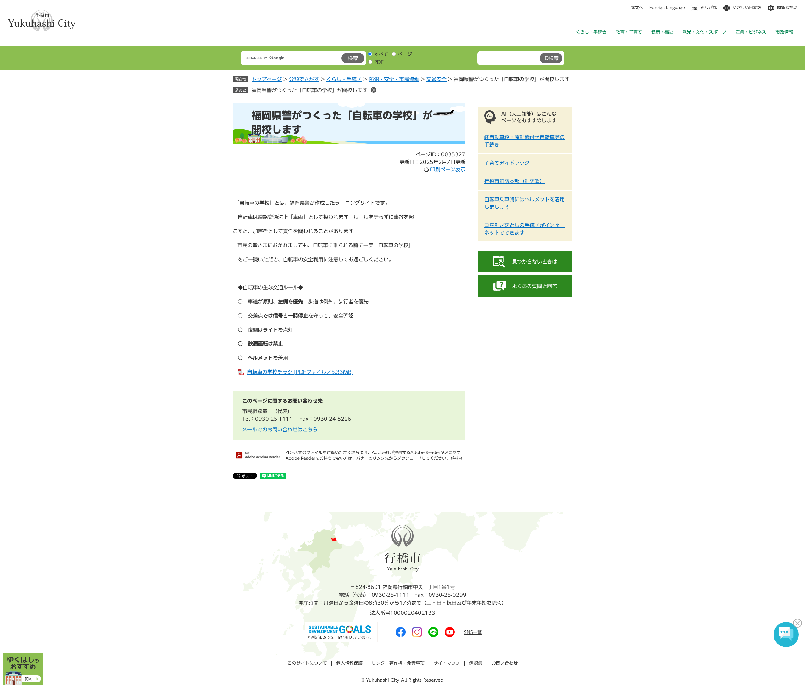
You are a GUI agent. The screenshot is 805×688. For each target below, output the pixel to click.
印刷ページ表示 (447, 169)
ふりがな (709, 8)
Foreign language (667, 8)
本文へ (637, 8)
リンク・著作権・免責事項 (398, 663)
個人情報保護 (349, 663)
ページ (405, 54)
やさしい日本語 (747, 8)
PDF (379, 62)
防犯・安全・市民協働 (394, 79)
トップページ (267, 79)
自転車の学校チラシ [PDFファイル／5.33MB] (300, 372)
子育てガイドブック (507, 162)
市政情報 (784, 32)
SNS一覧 (473, 632)
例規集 (475, 663)
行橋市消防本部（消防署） (514, 181)
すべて (381, 54)
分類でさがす (304, 79)
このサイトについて (307, 663)
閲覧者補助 (787, 8)
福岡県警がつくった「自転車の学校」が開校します (309, 90)
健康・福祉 (662, 32)
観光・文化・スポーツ (704, 32)
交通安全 (436, 79)
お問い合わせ (504, 663)
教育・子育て (629, 32)
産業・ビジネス (751, 32)
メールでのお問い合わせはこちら (280, 429)
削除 (373, 90)
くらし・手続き (591, 32)
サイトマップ (447, 663)
